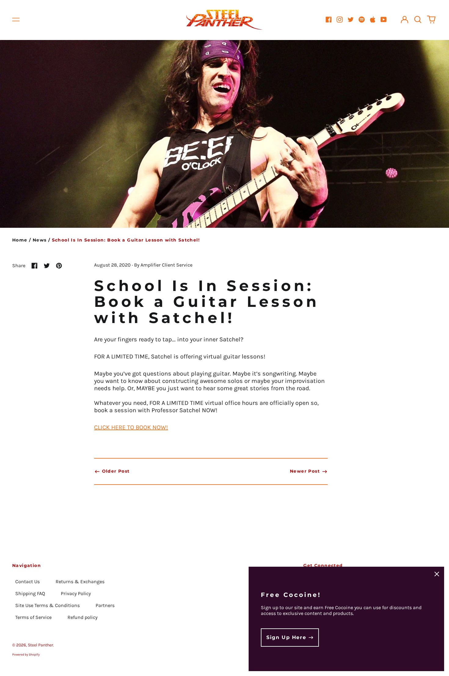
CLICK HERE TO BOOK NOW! (131, 427)
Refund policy (82, 617)
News (40, 240)
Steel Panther (40, 645)
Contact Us (27, 581)
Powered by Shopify (26, 654)
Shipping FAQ (30, 593)
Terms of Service (33, 617)
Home (19, 240)
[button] (417, 19)
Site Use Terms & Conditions (47, 605)
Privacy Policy (76, 593)
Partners (105, 605)
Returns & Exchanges (80, 581)
